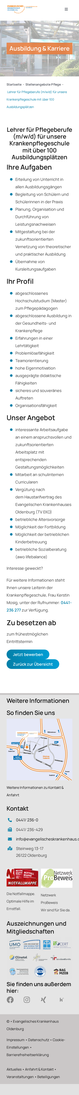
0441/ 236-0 (27, 819)
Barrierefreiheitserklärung (28, 1054)
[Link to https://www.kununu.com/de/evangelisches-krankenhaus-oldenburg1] (63, 999)
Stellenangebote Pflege (43, 84)
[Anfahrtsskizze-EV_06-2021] (39, 720)
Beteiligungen (48, 1076)
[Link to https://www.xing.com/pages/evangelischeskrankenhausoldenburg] (46, 999)
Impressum (16, 1039)
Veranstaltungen (20, 1076)
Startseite (14, 84)
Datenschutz (38, 1039)
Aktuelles (14, 1069)
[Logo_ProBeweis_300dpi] (56, 870)
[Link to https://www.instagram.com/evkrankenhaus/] (29, 999)
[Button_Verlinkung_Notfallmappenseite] (22, 870)
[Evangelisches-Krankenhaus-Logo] (22, 6)
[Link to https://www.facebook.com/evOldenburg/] (12, 999)
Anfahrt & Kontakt (39, 1069)
